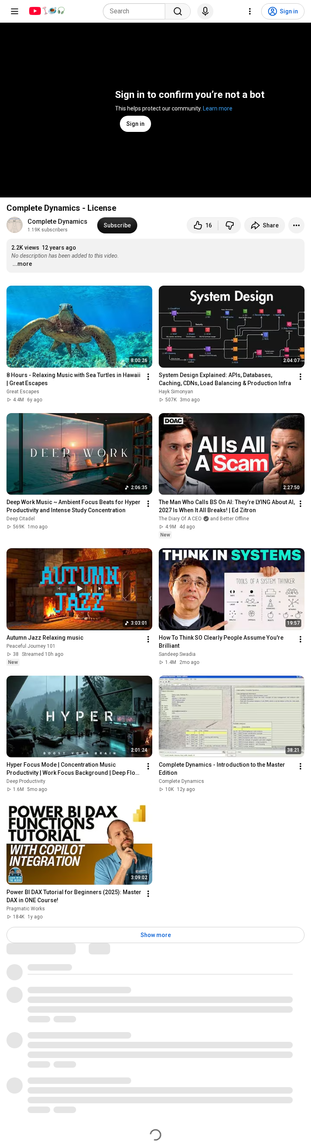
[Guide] (14, 11)
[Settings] (250, 11)
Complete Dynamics (57, 221)
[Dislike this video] (229, 225)
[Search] (178, 11)
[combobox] (136, 11)
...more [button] (22, 264)
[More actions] (296, 225)
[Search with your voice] (205, 11)
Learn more (217, 108)
